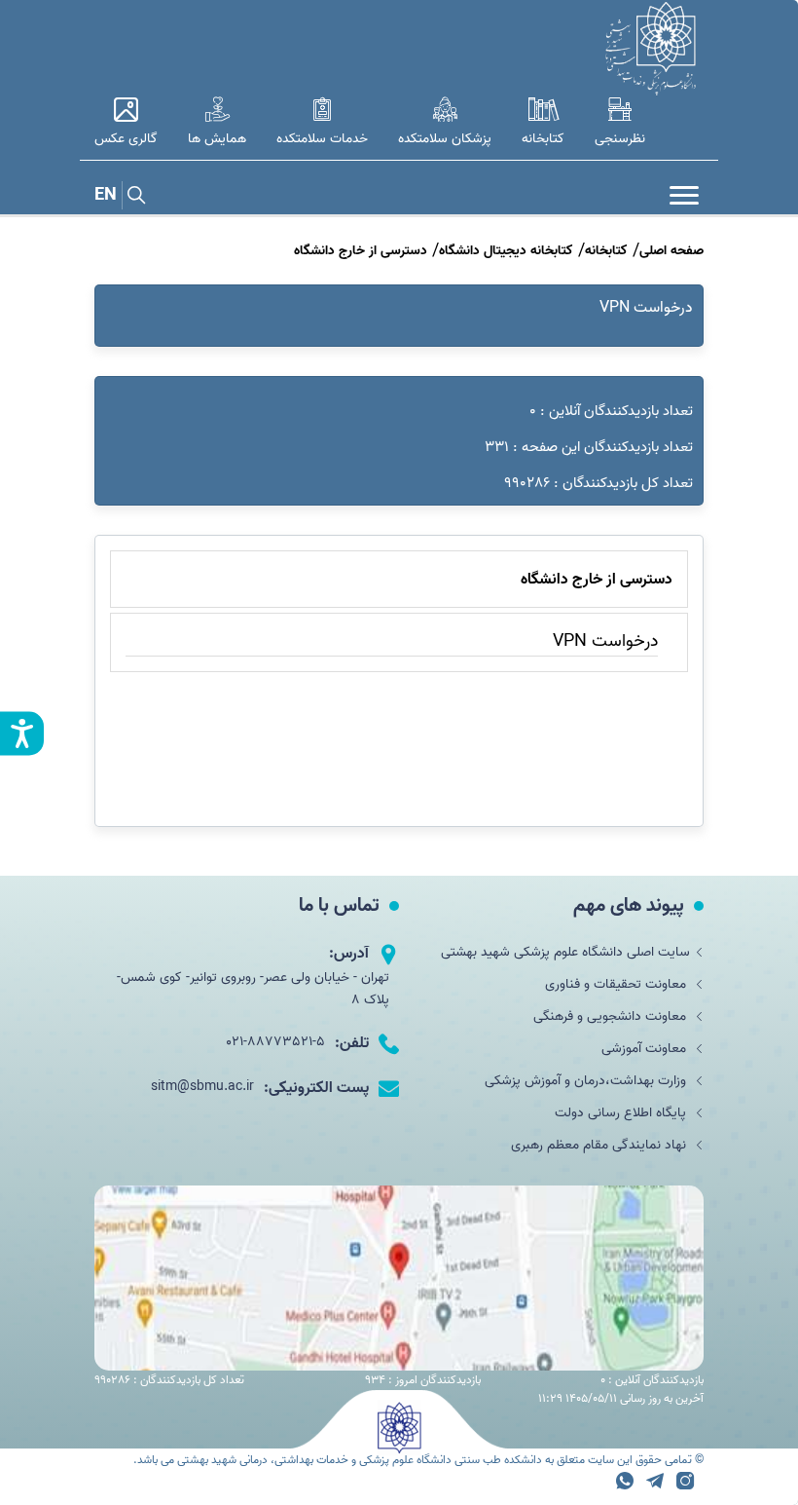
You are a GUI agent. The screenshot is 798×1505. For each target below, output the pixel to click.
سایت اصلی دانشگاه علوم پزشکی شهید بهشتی (565, 952)
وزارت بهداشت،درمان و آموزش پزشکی (587, 1081)
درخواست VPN (646, 307)
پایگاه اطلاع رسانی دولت (622, 1113)
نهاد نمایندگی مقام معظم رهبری (600, 1145)
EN (105, 195)
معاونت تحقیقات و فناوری (617, 984)
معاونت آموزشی (645, 1048)
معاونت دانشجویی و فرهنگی (611, 1016)
